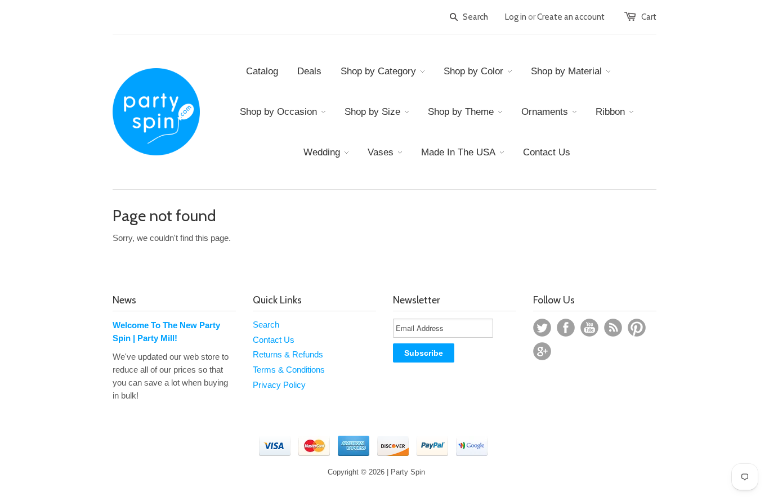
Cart (648, 17)
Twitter (542, 328)
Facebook (566, 328)
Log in (515, 17)
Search (266, 324)
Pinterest (637, 328)
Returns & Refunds (288, 354)
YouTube (589, 328)
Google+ (542, 351)
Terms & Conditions (289, 369)
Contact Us (273, 340)
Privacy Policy (279, 385)
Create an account (571, 17)
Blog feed (613, 328)
